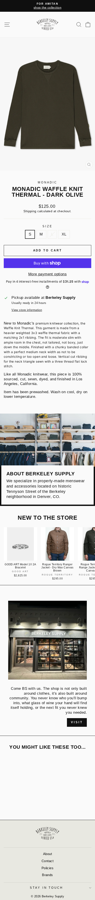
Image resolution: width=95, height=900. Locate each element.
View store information (26, 310)
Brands (47, 875)
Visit (77, 722)
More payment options (47, 274)
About (47, 854)
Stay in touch (46, 887)
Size (47, 226)
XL (64, 234)
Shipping (29, 211)
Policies (47, 868)
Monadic (47, 182)
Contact (47, 861)
